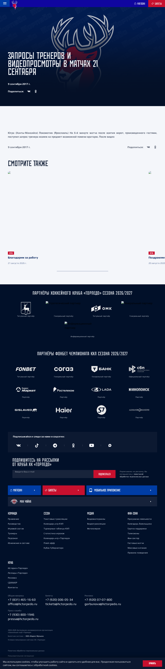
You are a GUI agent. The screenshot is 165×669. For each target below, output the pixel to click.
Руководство (14, 524)
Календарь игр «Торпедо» (57, 538)
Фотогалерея (93, 528)
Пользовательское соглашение (21, 656)
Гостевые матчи (136, 543)
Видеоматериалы (96, 519)
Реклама (12, 578)
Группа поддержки (137, 528)
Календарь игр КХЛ (53, 524)
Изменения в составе (19, 543)
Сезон (47, 513)
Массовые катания (137, 548)
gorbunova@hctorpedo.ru (103, 604)
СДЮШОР (12, 582)
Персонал (13, 538)
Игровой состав (16, 528)
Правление (13, 519)
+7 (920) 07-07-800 (98, 599)
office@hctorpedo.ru (22, 604)
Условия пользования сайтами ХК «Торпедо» (26, 640)
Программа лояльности (140, 519)
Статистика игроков (54, 533)
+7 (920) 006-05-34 (59, 599)
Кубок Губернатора (53, 548)
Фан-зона (133, 513)
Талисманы (133, 533)
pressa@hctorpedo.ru (23, 619)
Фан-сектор (133, 538)
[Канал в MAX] (110, 445)
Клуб (10, 563)
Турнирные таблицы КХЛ (56, 528)
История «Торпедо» (18, 568)
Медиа (90, 513)
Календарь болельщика (140, 524)
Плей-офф (49, 543)
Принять (152, 663)
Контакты (13, 587)
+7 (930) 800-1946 (21, 614)
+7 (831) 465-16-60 (22, 599)
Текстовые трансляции (55, 519)
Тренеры (12, 533)
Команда (12, 513)
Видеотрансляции (96, 524)
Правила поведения (138, 552)
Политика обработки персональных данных (26, 651)
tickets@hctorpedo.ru (61, 604)
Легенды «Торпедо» (18, 573)
